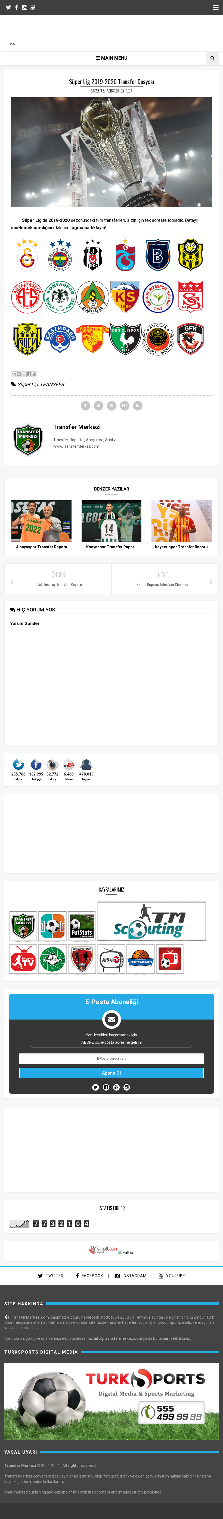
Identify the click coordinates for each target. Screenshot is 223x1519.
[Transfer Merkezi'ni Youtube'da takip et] (69, 770)
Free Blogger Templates (130, 1511)
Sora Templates (102, 1511)
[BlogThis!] (18, 374)
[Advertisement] (114, 32)
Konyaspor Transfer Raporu (111, 547)
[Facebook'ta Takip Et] (106, 1087)
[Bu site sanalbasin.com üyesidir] (103, 1252)
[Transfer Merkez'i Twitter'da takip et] (18, 770)
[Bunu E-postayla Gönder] (13, 374)
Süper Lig (27, 384)
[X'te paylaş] (24, 374)
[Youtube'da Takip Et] (116, 1087)
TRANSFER (52, 384)
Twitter (54, 1276)
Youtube (175, 1276)
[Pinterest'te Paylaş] (34, 374)
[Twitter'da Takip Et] (96, 1087)
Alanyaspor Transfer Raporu (41, 547)
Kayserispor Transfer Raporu (181, 547)
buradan (160, 1338)
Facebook (92, 1276)
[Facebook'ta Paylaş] (29, 374)
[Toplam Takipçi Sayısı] (86, 770)
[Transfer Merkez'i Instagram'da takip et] (52, 770)
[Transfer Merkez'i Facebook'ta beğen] (36, 770)
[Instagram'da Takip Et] (127, 1087)
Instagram (134, 1276)
